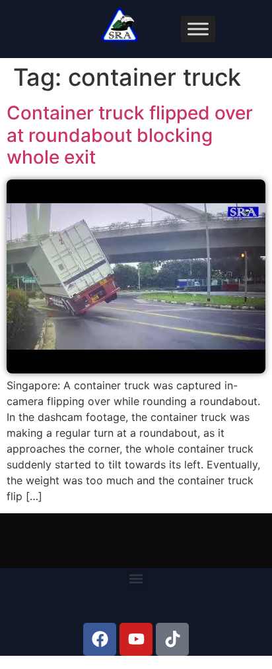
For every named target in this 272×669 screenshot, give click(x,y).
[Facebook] (99, 639)
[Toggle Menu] (198, 28)
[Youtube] (136, 639)
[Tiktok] (172, 639)
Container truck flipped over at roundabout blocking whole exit (130, 135)
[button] (136, 579)
